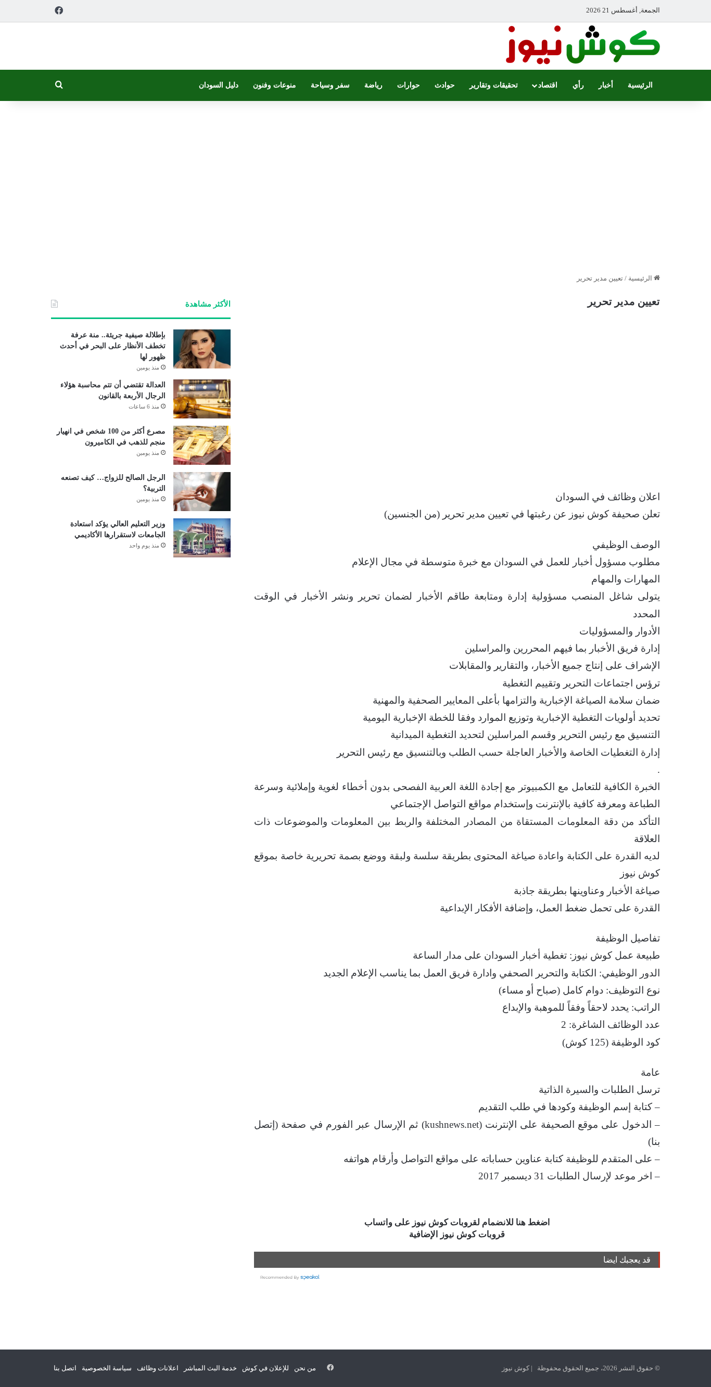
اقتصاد (547, 85)
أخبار (606, 85)
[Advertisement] (355, 184)
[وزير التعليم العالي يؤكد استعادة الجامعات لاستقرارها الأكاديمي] (202, 537)
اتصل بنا (65, 1368)
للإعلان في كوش (265, 1368)
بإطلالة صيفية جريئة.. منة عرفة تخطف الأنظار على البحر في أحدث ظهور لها (113, 346)
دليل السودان (218, 85)
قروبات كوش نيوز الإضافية (457, 1234)
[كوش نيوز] (582, 46)
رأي (578, 85)
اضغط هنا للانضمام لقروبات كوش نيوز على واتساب (457, 1222)
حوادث (445, 85)
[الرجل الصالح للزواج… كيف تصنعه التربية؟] (202, 491)
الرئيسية (640, 85)
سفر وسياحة (330, 85)
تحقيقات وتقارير (493, 85)
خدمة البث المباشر (210, 1368)
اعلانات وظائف (158, 1368)
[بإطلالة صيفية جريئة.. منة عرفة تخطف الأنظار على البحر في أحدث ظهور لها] (202, 348)
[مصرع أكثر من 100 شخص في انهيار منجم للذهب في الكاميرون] (202, 445)
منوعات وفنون (274, 85)
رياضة (373, 85)
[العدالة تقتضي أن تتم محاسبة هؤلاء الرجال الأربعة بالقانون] (202, 398)
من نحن (305, 1368)
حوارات (408, 85)
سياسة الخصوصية (107, 1368)
